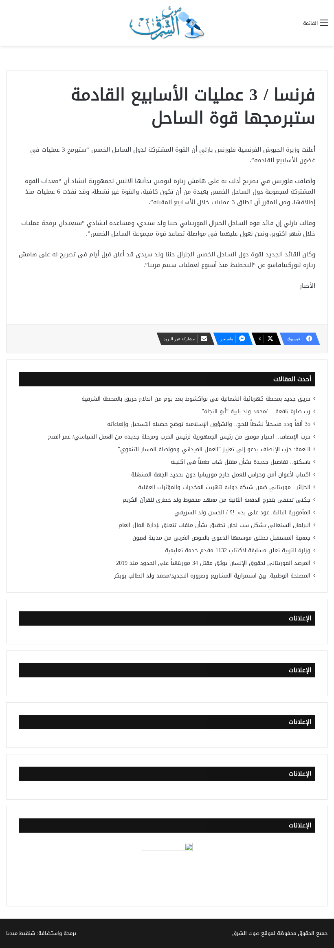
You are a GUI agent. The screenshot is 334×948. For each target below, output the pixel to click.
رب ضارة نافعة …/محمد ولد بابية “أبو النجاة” (256, 411)
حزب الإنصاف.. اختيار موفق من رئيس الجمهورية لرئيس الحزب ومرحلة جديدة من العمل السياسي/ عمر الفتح (179, 437)
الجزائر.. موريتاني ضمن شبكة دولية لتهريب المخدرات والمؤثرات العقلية (224, 487)
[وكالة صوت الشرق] (167, 23)
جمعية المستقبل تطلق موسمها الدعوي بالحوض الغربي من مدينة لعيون (221, 538)
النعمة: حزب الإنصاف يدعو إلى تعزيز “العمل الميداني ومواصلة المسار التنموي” (214, 449)
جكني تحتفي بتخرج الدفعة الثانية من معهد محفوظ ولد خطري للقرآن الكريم (216, 500)
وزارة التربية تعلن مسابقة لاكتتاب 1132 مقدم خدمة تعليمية (237, 550)
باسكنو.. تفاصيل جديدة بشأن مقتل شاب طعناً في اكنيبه (240, 462)
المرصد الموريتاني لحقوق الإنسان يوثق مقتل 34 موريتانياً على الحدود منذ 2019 (213, 563)
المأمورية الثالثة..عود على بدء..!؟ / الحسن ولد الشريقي (242, 512)
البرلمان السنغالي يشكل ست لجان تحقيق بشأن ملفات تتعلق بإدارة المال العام (214, 525)
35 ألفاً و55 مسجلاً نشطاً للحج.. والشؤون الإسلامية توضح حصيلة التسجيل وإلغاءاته (208, 424)
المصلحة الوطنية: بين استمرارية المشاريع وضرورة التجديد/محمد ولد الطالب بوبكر (212, 576)
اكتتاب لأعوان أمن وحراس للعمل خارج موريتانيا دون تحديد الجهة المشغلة (220, 475)
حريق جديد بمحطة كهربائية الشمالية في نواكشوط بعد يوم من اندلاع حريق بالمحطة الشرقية (195, 399)
